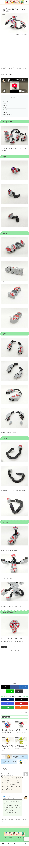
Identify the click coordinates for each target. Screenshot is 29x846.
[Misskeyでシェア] (24, 561)
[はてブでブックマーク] (18, 565)
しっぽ (5, 109)
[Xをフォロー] (21, 699)
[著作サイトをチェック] (7, 699)
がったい (6, 112)
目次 (12, 97)
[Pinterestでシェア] (8, 569)
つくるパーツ (7, 101)
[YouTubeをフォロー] (21, 703)
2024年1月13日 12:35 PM (8, 798)
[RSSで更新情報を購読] (21, 707)
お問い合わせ (21, 837)
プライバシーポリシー (7, 837)
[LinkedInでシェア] (14, 569)
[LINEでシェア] (24, 565)
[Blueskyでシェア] (18, 561)
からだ (5, 105)
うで (5, 107)
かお (5, 103)
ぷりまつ (5, 796)
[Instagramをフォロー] (7, 703)
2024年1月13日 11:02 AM (7, 775)
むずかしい (18, 647)
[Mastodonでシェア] (11, 561)
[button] (19, 691)
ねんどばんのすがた (8, 114)
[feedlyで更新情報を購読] (7, 707)
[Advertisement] (14, 50)
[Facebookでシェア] (5, 565)
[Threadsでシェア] (11, 565)
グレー (11, 647)
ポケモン (5, 647)
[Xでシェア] (5, 561)
